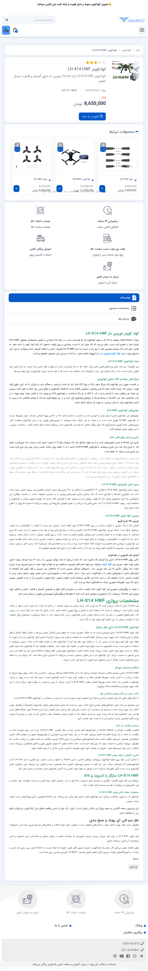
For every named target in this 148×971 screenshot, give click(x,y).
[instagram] (134, 956)
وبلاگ (138, 925)
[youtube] (121, 956)
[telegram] (141, 956)
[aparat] (114, 956)
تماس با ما (61, 925)
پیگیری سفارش (133, 932)
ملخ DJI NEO (40, 179)
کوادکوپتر (126, 50)
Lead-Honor (92, 90)
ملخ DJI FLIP (126, 179)
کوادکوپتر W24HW (81, 179)
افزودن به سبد (90, 116)
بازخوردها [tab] (124, 319)
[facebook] (127, 956)
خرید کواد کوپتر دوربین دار (113, 353)
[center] (7, 20)
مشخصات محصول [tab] (119, 308)
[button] (131, 166)
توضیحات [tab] (125, 297)
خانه (138, 50)
